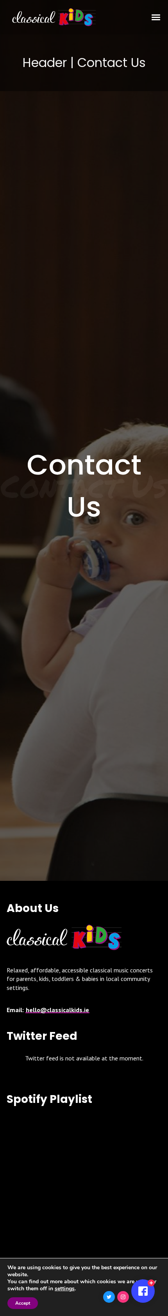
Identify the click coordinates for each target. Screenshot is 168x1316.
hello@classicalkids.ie (57, 1010)
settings (65, 1288)
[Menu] (156, 16)
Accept (22, 1303)
